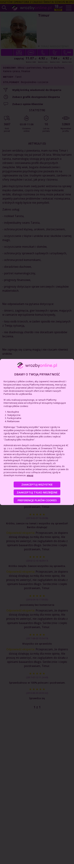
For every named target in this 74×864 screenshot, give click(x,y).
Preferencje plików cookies (37, 500)
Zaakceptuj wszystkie (37, 484)
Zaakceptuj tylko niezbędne (37, 492)
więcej (30, 475)
